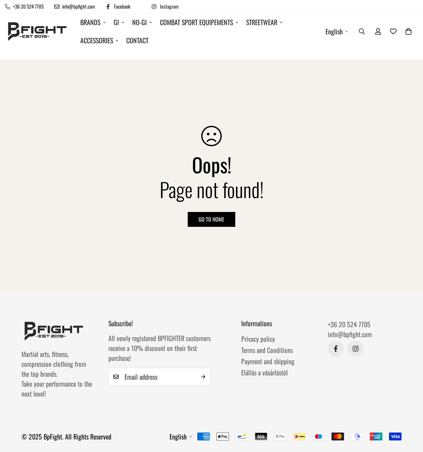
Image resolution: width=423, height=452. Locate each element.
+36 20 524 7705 (349, 324)
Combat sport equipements (196, 22)
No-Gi (139, 22)
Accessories (96, 40)
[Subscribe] (203, 377)
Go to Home (211, 219)
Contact (137, 40)
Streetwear (261, 22)
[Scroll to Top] (410, 416)
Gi (116, 22)
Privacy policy (258, 339)
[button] (408, 31)
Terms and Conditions (267, 350)
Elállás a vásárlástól (264, 372)
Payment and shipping (267, 361)
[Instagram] (356, 349)
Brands (90, 22)
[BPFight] (38, 32)
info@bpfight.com (350, 334)
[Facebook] (336, 349)
